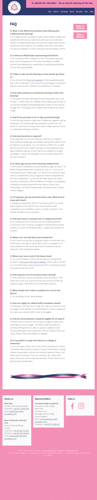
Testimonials (69, 450)
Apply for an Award (80, 27)
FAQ (76, 450)
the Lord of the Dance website (33, 262)
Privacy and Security (49, 450)
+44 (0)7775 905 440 (21, 409)
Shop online (79, 11)
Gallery (92, 11)
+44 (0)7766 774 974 (21, 431)
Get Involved (64, 11)
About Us (56, 11)
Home (49, 11)
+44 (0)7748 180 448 (21, 433)
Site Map (60, 450)
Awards (72, 11)
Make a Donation (80, 35)
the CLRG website (34, 80)
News (86, 11)
